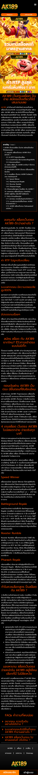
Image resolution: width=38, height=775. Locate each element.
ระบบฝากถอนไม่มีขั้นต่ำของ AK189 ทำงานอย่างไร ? (20, 730)
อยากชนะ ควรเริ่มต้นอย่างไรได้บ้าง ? (16, 722)
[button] (35, 4)
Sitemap (29, 753)
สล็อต (19, 748)
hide (12, 145)
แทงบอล (8, 753)
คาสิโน (28, 748)
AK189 (10, 748)
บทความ (19, 753)
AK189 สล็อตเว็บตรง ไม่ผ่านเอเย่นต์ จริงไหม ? (19, 738)
